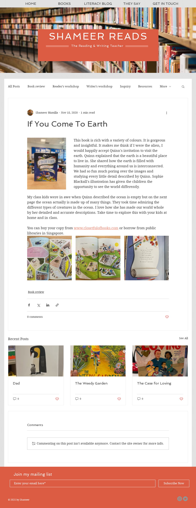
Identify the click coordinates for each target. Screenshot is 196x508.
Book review (36, 86)
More (163, 86)
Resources (145, 86)
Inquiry (125, 86)
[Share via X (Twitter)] (38, 305)
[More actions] (166, 112)
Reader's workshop (66, 86)
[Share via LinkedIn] (48, 305)
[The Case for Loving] (160, 360)
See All (183, 338)
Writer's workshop (99, 86)
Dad (16, 383)
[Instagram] (179, 498)
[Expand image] (49, 258)
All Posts (14, 86)
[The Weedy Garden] (98, 360)
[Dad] (36, 360)
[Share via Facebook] (29, 305)
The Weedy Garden (91, 383)
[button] (183, 86)
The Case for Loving (154, 383)
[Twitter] (185, 498)
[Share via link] (57, 305)
